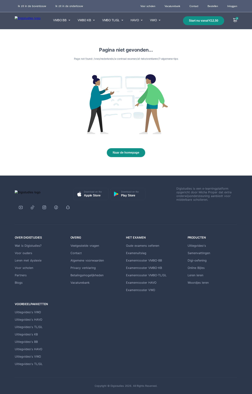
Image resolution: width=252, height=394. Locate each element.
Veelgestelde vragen (84, 245)
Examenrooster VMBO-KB (144, 268)
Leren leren (195, 275)
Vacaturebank (172, 6)
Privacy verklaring (83, 268)
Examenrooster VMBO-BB (144, 260)
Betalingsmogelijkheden (86, 275)
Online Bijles (196, 268)
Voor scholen (147, 6)
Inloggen (232, 6)
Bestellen (213, 6)
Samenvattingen (199, 253)
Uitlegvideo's (197, 245)
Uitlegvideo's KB (26, 334)
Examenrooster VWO (140, 290)
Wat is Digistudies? (28, 245)
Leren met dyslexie (28, 260)
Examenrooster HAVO (141, 282)
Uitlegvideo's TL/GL (29, 327)
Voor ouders (23, 253)
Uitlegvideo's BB (26, 342)
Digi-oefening (197, 260)
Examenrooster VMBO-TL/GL (146, 275)
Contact (193, 6)
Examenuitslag (136, 253)
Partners (21, 275)
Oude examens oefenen (142, 245)
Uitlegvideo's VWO (28, 312)
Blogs (19, 282)
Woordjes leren (198, 282)
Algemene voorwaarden (87, 260)
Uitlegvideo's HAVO (28, 319)
